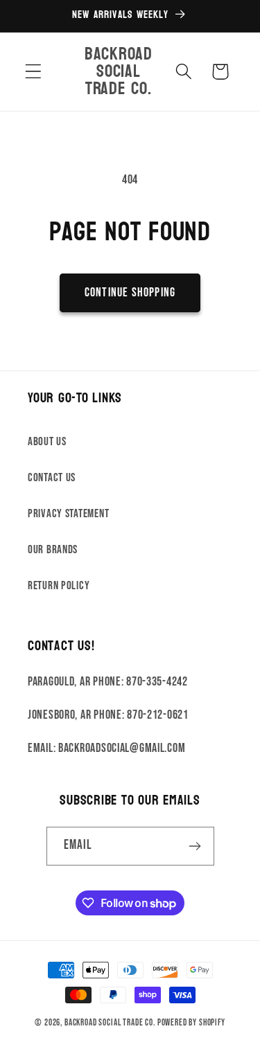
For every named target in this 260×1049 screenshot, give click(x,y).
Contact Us (52, 478)
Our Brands (53, 550)
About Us (47, 442)
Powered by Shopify (191, 1022)
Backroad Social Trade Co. (109, 1022)
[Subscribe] (195, 846)
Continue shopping (130, 292)
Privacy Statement (68, 514)
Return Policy (58, 586)
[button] (33, 71)
